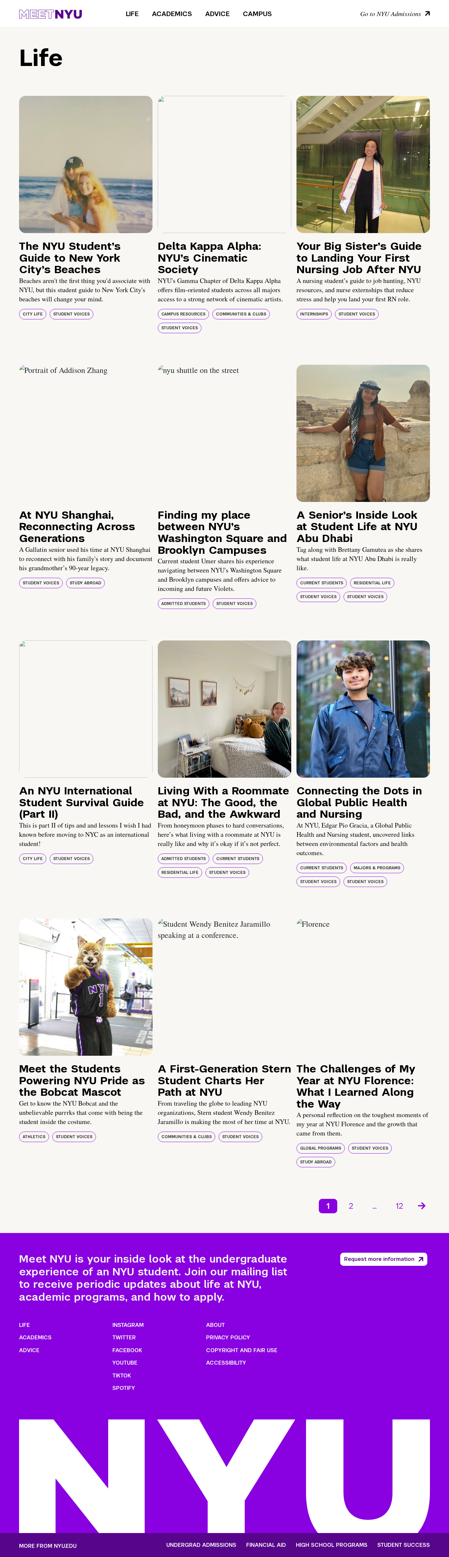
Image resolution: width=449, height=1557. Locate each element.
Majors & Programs (377, 868)
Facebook (127, 1350)
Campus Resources (183, 314)
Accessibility (226, 1362)
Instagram (128, 1325)
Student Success (403, 1545)
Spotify (123, 1388)
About (215, 1325)
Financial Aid (266, 1545)
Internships (314, 314)
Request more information (379, 1259)
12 (399, 1206)
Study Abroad (85, 583)
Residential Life (372, 583)
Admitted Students (183, 603)
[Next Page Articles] (422, 1205)
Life (132, 14)
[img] (86, 164)
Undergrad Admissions (201, 1545)
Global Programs (320, 1148)
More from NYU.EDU (48, 1546)
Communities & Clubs (241, 314)
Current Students (321, 583)
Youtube (124, 1362)
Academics (172, 14)
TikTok (121, 1375)
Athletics (34, 1136)
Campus (257, 14)
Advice (217, 14)
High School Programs (331, 1545)
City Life (33, 314)
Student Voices (71, 314)
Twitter (124, 1337)
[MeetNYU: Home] (50, 13)
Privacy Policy (228, 1337)
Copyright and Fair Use (241, 1350)
